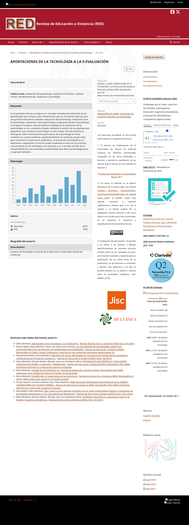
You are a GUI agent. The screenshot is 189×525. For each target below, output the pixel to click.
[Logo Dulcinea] (118, 318)
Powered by (154, 299)
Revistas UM (155, 2)
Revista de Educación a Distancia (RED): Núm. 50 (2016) (107, 343)
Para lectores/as (150, 76)
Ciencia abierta (91, 42)
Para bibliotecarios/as (152, 85)
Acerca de (37, 42)
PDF (130, 69)
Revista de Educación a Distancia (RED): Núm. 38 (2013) (84, 358)
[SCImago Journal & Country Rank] (160, 293)
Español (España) (151, 415)
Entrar (180, 2)
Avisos (109, 42)
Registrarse (169, 2)
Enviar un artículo (154, 57)
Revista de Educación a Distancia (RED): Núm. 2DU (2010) (105, 394)
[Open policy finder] (116, 299)
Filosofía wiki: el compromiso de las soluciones (54, 376)
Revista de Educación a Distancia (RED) (70, 23)
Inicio (12, 52)
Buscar (176, 42)
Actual (11, 42)
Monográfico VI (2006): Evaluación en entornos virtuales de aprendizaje (61, 52)
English (147, 420)
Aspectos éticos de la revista (63, 42)
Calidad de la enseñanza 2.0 (45, 370)
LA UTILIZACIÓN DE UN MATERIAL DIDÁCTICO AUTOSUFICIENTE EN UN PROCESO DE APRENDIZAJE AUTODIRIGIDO (69, 348)
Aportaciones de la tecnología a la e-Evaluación (55, 343)
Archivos (23, 42)
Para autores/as (150, 81)
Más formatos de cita (109, 101)
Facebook (27, 499)
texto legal (103, 198)
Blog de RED (15, 499)
